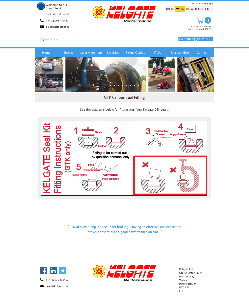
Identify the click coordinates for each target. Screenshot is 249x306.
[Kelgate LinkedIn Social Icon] (53, 270)
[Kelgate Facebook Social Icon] (43, 270)
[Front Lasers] (122, 85)
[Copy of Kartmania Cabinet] (138, 85)
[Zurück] (39, 75)
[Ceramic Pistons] (130, 85)
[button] (205, 20)
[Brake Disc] (118, 85)
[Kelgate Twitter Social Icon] (62, 270)
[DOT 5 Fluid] (134, 85)
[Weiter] (209, 75)
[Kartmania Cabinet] (110, 85)
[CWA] (126, 85)
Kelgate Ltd (186, 269)
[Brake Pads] (114, 85)
